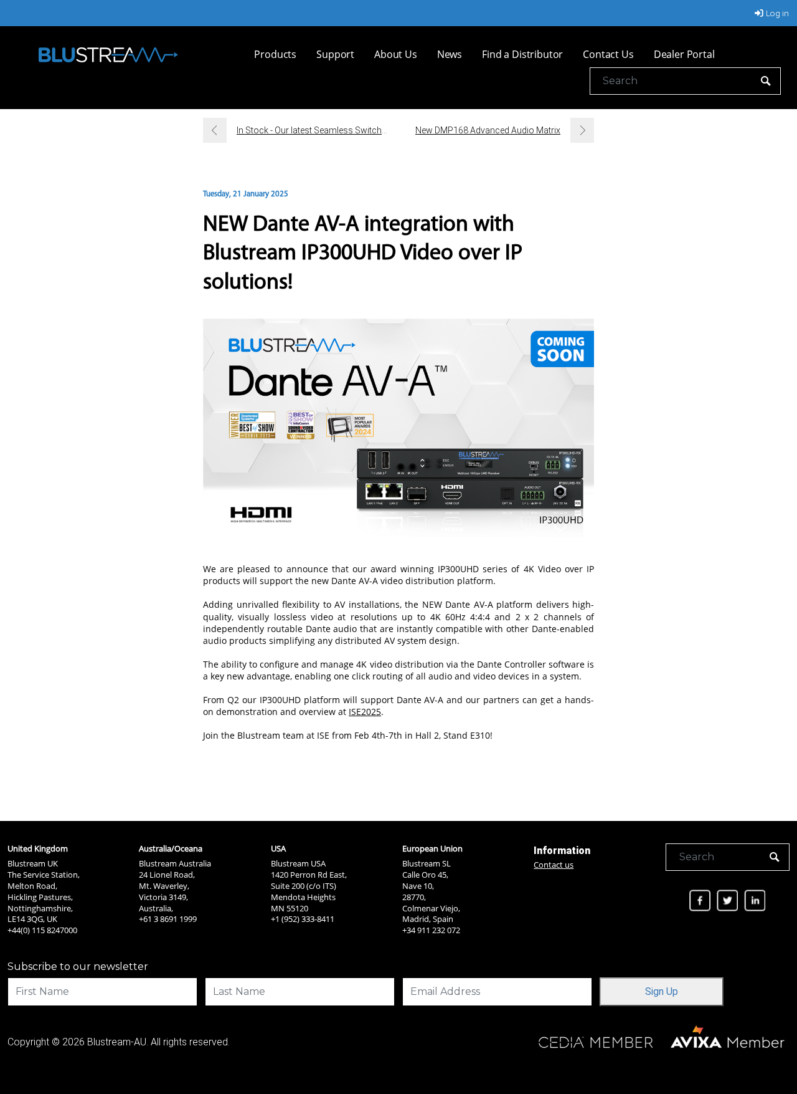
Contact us (553, 864)
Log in (777, 13)
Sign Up (661, 991)
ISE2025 (365, 711)
